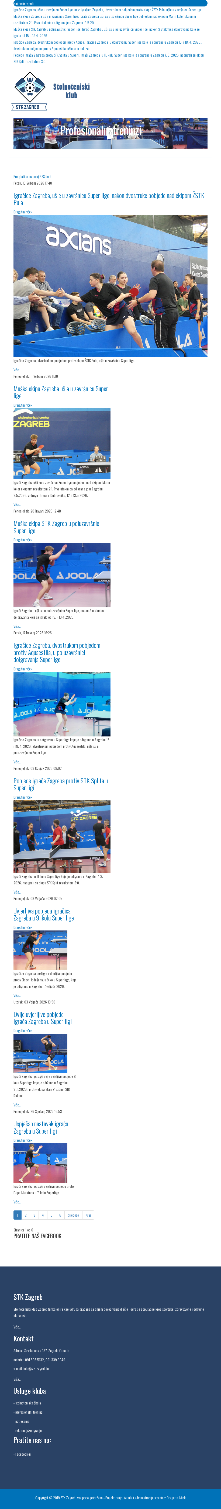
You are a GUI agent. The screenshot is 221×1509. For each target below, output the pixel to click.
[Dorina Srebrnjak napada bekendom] (61, 704)
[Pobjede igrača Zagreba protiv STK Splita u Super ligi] (61, 836)
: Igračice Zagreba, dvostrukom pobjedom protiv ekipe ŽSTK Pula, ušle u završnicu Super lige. (107, 9)
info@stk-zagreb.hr (36, 1368)
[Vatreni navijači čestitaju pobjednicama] (110, 286)
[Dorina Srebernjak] (45, 950)
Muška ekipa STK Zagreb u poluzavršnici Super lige (57, 526)
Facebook (21, 1454)
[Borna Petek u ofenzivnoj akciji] (61, 575)
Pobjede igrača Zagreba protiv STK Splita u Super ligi (60, 784)
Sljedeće (73, 1215)
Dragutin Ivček (22, 211)
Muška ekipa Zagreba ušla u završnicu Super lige (60, 391)
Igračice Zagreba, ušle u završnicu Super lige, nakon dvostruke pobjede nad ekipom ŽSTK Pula (108, 198)
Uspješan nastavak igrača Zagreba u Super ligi (40, 1127)
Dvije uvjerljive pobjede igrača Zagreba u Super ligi (42, 1017)
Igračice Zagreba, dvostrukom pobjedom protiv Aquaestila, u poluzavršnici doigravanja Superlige (56, 652)
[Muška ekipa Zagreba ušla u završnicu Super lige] (61, 443)
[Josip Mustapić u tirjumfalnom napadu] (45, 1053)
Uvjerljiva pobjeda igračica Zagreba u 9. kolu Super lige (43, 914)
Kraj (88, 1215)
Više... (17, 369)
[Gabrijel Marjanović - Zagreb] (45, 1163)
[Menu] (205, 165)
